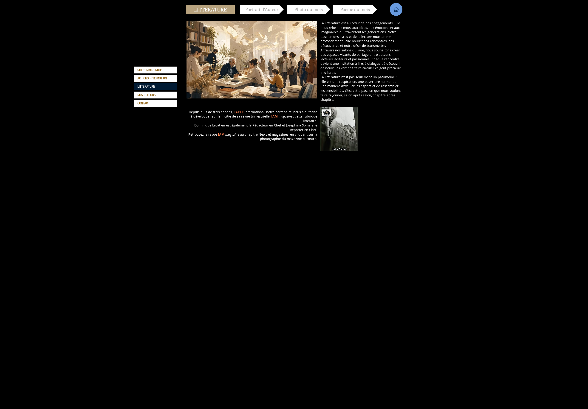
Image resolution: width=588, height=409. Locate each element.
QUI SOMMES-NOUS (150, 70)
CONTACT (143, 103)
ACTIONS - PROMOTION (152, 78)
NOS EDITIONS (146, 95)
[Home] (396, 9)
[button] (210, 9)
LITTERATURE (146, 86)
